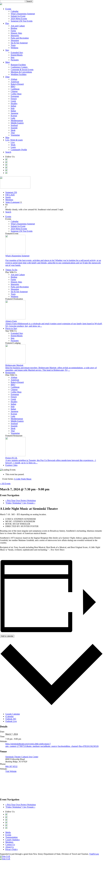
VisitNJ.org (94, 854)
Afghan (14, 79)
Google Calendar (12, 714)
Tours (13, 45)
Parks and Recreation (20, 38)
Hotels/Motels (17, 55)
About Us (9, 847)
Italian (13, 111)
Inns (12, 57)
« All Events (5, 483)
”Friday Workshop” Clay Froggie (20, 503)
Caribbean (15, 89)
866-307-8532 (11, 766)
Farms (13, 31)
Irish (12, 108)
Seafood (14, 125)
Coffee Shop (16, 94)
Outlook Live (11, 721)
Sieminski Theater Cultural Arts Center (21, 757)
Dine (7, 77)
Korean (14, 115)
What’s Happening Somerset (23, 14)
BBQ (13, 86)
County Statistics (12, 840)
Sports (8, 197)
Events (8, 9)
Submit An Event (18, 16)
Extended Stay (17, 52)
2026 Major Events (19, 18)
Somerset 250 (11, 192)
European (15, 96)
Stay (7, 50)
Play (7, 23)
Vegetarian (15, 135)
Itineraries (15, 35)
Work (13, 145)
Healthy (14, 103)
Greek (13, 101)
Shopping (15, 40)
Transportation (11, 837)
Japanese (14, 113)
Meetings (9, 200)
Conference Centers (19, 67)
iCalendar (9, 716)
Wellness (14, 48)
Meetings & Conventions (21, 72)
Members (9, 842)
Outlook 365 (10, 719)
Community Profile (19, 149)
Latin (13, 118)
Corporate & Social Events (22, 69)
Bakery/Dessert (17, 84)
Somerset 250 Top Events (21, 21)
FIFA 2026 (10, 195)
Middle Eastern (17, 123)
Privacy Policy (11, 849)
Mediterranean (17, 120)
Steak (13, 130)
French (14, 98)
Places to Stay (11, 328)
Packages (15, 60)
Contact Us (10, 844)
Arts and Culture (18, 26)
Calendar (14, 11)
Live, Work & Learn (14, 140)
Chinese (14, 91)
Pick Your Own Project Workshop (20, 500)
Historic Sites (16, 33)
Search (8, 152)
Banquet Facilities (18, 65)
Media (8, 832)
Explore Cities (11, 465)
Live (13, 142)
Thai (13, 132)
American (15, 82)
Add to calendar (7, 636)
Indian (13, 106)
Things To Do (11, 270)
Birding (14, 28)
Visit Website (10, 771)
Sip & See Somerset (19, 43)
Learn (13, 147)
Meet (7, 62)
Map (7, 137)
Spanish (14, 128)
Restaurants (10, 372)
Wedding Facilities (18, 74)
